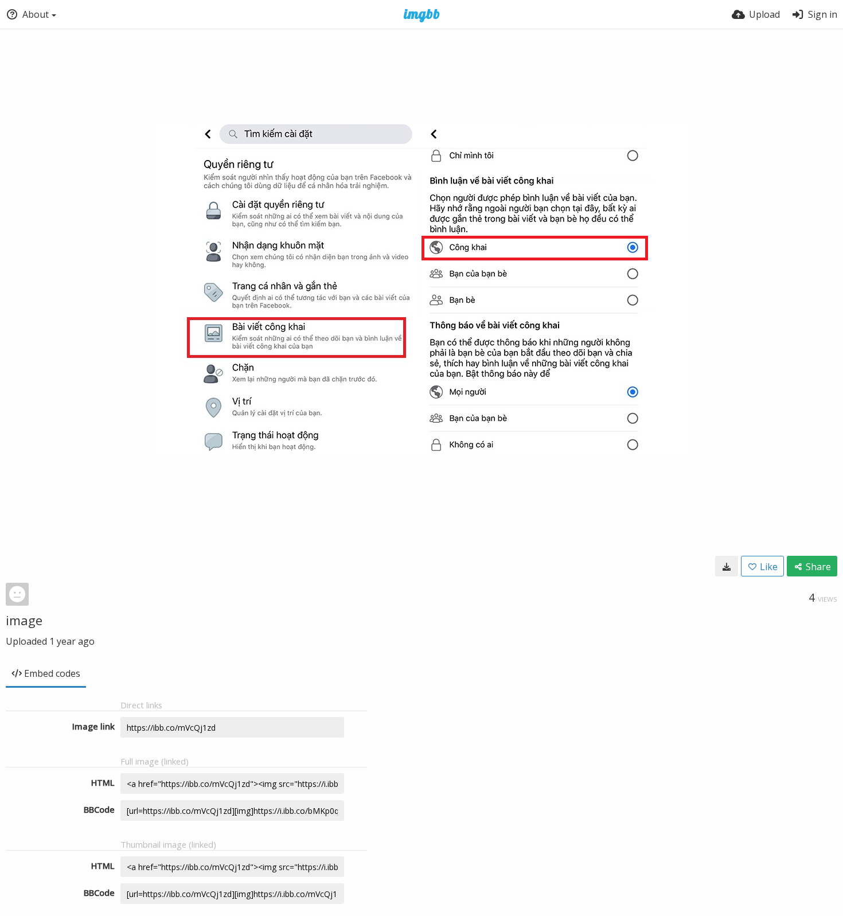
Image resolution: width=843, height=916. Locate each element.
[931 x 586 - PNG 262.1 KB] (726, 566)
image (24, 620)
